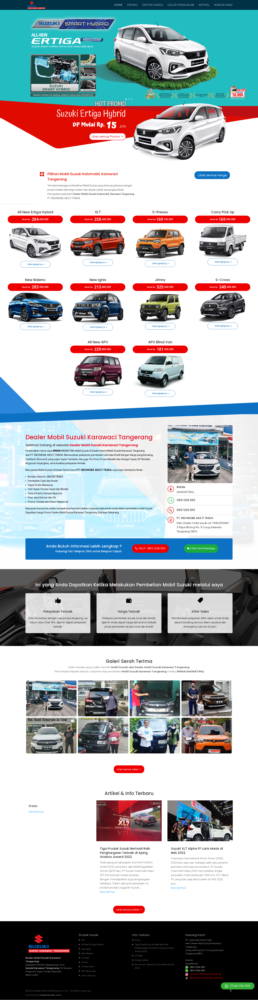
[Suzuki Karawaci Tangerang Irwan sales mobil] (51, 715)
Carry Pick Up (88, 975)
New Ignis (86, 949)
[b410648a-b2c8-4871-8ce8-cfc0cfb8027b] (206, 715)
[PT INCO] (103, 752)
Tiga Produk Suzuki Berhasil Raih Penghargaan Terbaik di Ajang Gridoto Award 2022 (125, 852)
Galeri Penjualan (180, 5)
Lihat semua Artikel (127, 909)
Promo (132, 5)
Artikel (204, 5)
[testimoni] (155, 715)
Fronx (33, 806)
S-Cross (85, 957)
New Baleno (87, 953)
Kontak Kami (223, 5)
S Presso (139, 955)
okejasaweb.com (50, 994)
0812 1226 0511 (186, 500)
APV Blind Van (88, 971)
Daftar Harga (152, 5)
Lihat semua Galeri (127, 769)
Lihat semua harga (212, 175)
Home (118, 5)
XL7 (83, 940)
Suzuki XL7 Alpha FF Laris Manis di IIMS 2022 (197, 850)
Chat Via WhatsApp (202, 548)
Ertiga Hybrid (141, 960)
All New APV (87, 966)
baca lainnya (36, 811)
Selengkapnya (34, 264)
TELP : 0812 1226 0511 (152, 548)
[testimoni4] (155, 752)
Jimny (84, 962)
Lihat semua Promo (105, 136)
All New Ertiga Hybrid (92, 944)
